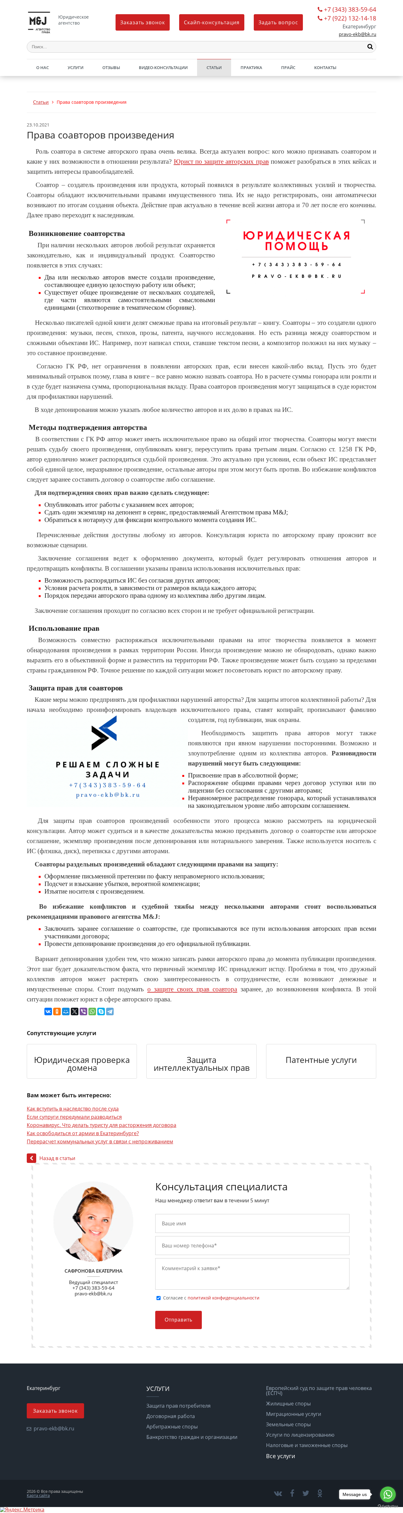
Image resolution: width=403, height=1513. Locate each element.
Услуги (75, 67)
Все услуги (280, 1456)
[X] (74, 1011)
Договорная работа (170, 1416)
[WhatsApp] (92, 1011)
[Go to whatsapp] (388, 1494)
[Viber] (83, 1011)
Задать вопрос (278, 22)
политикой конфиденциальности (223, 1298)
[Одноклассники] (57, 1011)
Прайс (288, 67)
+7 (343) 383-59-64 (350, 10)
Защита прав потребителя (178, 1405)
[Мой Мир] (66, 1011)
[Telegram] (110, 1011)
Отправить (178, 1319)
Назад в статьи (57, 1158)
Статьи (214, 67)
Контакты (325, 67)
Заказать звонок (142, 22)
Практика (251, 67)
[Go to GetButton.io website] (388, 1506)
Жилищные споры (288, 1403)
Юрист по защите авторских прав (221, 161)
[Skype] (101, 1011)
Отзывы (111, 67)
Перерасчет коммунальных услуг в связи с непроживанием (100, 1141)
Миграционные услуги (293, 1413)
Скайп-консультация (212, 22)
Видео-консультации (163, 67)
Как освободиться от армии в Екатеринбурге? (83, 1133)
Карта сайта (38, 1495)
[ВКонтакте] (48, 1011)
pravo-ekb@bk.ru (357, 34)
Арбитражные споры (172, 1426)
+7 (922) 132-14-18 (350, 18)
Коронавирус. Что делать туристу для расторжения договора (101, 1125)
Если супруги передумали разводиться (74, 1116)
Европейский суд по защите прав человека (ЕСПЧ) (319, 1391)
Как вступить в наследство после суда (73, 1108)
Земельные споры (288, 1424)
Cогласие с (211, 1298)
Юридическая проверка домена (82, 1064)
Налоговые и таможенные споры (307, 1445)
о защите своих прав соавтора (192, 989)
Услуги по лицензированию (300, 1434)
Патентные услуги (321, 1059)
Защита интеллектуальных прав (202, 1064)
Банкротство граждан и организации (191, 1437)
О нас (42, 67)
